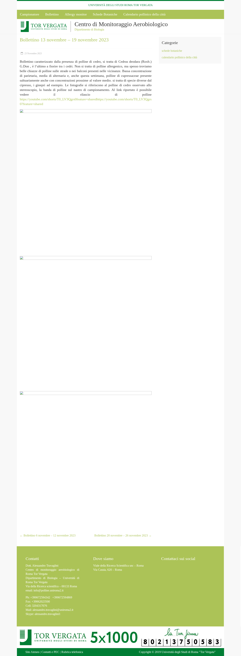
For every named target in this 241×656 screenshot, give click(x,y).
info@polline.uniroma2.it (48, 590)
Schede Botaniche (105, 14)
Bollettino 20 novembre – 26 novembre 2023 (123, 535)
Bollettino (52, 14)
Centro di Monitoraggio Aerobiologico (121, 24)
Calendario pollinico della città (144, 14)
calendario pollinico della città (179, 57)
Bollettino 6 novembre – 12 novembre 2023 (48, 535)
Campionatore (29, 14)
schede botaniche (172, 50)
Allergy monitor (76, 14)
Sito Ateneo (32, 652)
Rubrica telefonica (72, 652)
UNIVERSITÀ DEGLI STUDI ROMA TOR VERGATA (120, 5)
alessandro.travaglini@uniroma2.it (53, 609)
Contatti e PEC (50, 652)
